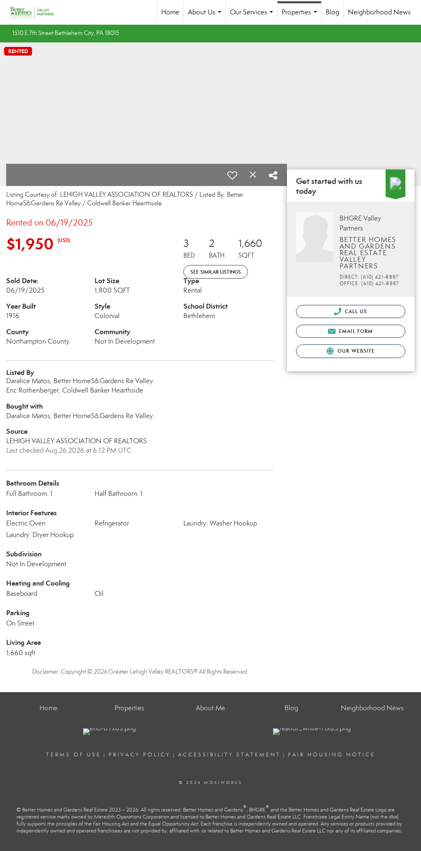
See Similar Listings (215, 272)
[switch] (232, 175)
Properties (301, 16)
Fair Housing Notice (331, 754)
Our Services (253, 16)
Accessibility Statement (229, 754)
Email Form (355, 331)
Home (170, 12)
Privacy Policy (140, 754)
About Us (206, 16)
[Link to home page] (36, 12)
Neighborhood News (379, 12)
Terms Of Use (73, 754)
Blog (332, 12)
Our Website (355, 351)
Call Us (355, 311)
